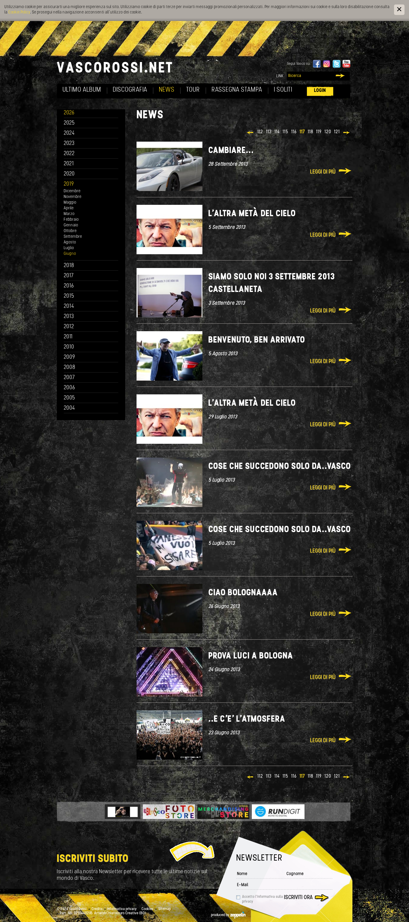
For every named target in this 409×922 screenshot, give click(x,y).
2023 (69, 143)
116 (294, 132)
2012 (69, 327)
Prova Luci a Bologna (250, 656)
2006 (69, 388)
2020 (69, 174)
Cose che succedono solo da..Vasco (279, 466)
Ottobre (70, 231)
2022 (69, 154)
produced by (220, 915)
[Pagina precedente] (250, 133)
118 (310, 132)
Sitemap (164, 909)
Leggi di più (323, 172)
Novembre (72, 197)
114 (277, 132)
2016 (69, 286)
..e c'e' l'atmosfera (246, 719)
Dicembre (72, 191)
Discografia (130, 90)
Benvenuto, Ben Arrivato (256, 340)
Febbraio (71, 219)
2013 (69, 317)
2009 (69, 357)
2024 (69, 133)
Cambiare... (231, 150)
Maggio (70, 202)
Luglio (69, 248)
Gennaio (71, 225)
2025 (69, 123)
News (167, 90)
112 (260, 132)
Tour (193, 90)
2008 (69, 367)
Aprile (69, 208)
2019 (69, 184)
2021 (69, 164)
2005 (69, 398)
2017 (69, 276)
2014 (69, 306)
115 (285, 132)
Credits (97, 909)
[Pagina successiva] (347, 133)
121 (337, 132)
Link (280, 76)
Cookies (148, 909)
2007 (69, 378)
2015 (69, 296)
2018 (69, 266)
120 (328, 132)
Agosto (70, 242)
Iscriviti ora (298, 897)
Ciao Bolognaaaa (243, 593)
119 (319, 132)
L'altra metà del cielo (252, 214)
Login (320, 90)
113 (269, 132)
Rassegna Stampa (237, 90)
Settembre (73, 236)
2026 (69, 113)
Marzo (69, 214)
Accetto (262, 899)
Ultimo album (82, 90)
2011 (68, 337)
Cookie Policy (19, 12)
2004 (69, 408)
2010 (69, 347)
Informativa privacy (122, 909)
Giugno (70, 254)
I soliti (283, 90)
